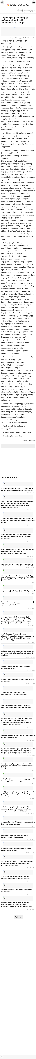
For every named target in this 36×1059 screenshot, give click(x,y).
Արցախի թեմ (31, 440)
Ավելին (18, 917)
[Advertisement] (18, 1057)
